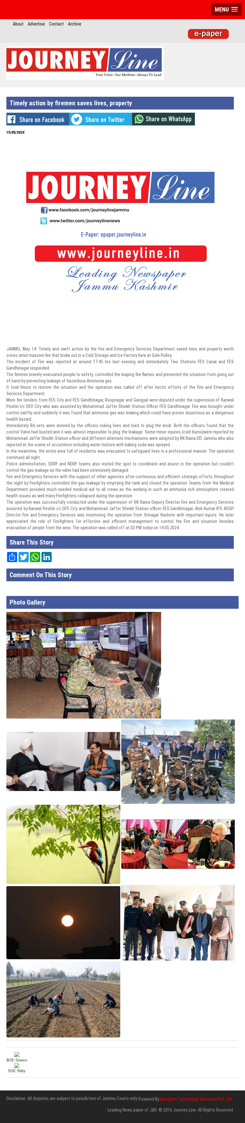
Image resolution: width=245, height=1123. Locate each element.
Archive (74, 23)
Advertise (36, 23)
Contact (56, 23)
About (18, 23)
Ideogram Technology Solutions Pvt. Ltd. (196, 1099)
